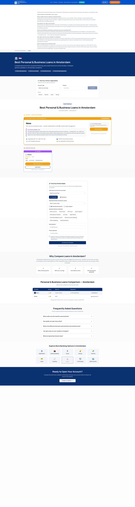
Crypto (52, 94)
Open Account (36, 163)
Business (46, 94)
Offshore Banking (54, 220)
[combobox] (50, 88)
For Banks (82, 2)
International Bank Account (56, 217)
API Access (70, 211)
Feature (64, 85)
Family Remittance (64, 220)
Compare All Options (67, 380)
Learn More (37, 167)
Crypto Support (78, 211)
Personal (40, 94)
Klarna (56, 14)
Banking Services (67, 2)
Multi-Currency (53, 211)
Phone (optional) (53, 230)
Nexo (53, 14)
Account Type (41, 85)
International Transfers (55, 214)
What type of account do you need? (57, 190)
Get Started (93, 292)
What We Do (61, 2)
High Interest (73, 214)
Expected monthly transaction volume (58, 200)
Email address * (52, 224)
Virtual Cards (62, 211)
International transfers (57, 206)
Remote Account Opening (71, 217)
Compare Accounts (115, 2)
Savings (57, 94)
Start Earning (98, 129)
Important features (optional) (56, 209)
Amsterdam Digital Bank (20, 50)
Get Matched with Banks (67, 242)
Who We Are (55, 2)
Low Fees (65, 214)
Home (51, 2)
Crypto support (68, 206)
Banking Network (74, 2)
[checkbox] (49, 206)
